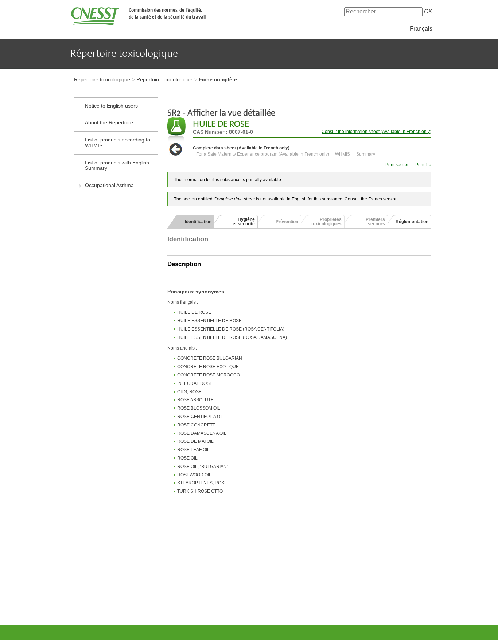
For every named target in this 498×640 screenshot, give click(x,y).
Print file (423, 164)
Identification (198, 221)
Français (421, 29)
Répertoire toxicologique (102, 79)
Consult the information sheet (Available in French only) (376, 131)
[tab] (190, 221)
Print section (397, 164)
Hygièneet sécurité (244, 221)
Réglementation (412, 221)
